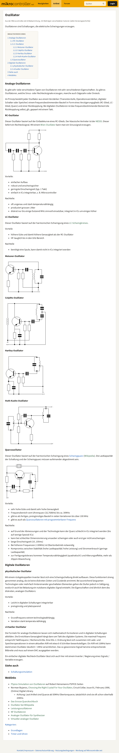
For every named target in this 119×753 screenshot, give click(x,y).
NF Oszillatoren (18, 712)
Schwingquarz (76, 455)
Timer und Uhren (19, 733)
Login (112, 3)
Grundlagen (16, 730)
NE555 (99, 121)
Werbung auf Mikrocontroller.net (89, 750)
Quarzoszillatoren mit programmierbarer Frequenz (51, 519)
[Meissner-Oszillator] (24, 276)
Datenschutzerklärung (44, 750)
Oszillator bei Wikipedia (22, 705)
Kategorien (10, 724)
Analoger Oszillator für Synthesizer (28, 715)
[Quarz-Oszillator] (22, 481)
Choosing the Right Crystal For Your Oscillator (50, 687)
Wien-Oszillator (48, 124)
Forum (67, 3)
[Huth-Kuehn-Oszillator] (29, 425)
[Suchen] (103, 3)
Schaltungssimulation (21, 671)
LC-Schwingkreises (78, 223)
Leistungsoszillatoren (21, 708)
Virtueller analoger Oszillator (25, 718)
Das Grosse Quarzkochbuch (24, 701)
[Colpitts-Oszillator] (25, 324)
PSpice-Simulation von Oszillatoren (28, 684)
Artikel (56, 3)
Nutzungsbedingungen (64, 750)
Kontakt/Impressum (25, 750)
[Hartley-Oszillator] (26, 375)
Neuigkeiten (43, 3)
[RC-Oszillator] (26, 150)
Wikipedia (89, 455)
